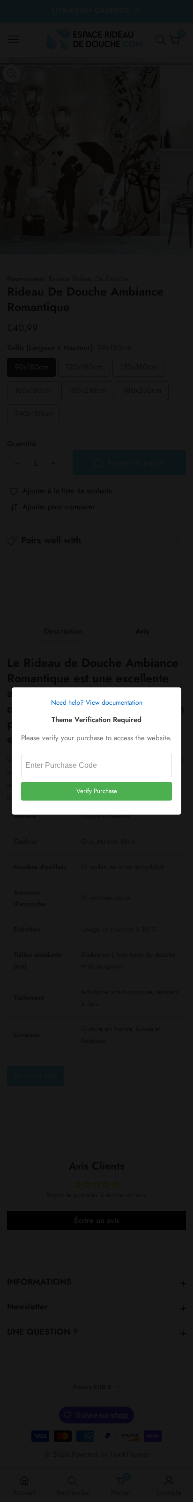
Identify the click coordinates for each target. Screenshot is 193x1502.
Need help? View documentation (96, 702)
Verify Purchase (96, 791)
